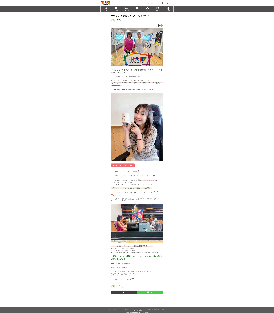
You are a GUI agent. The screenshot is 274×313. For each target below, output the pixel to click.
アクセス (131, 309)
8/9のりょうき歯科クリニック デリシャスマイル (130, 16)
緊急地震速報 (140, 309)
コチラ (132, 279)
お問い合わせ (161, 309)
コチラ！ (137, 171)
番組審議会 (113, 309)
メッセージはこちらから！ (123, 165)
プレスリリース (120, 309)
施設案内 (127, 309)
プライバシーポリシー (137, 310)
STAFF (117, 20)
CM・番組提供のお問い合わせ (150, 309)
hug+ (122, 20)
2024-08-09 (118, 19)
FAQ (136, 309)
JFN (166, 309)
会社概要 (108, 309)
